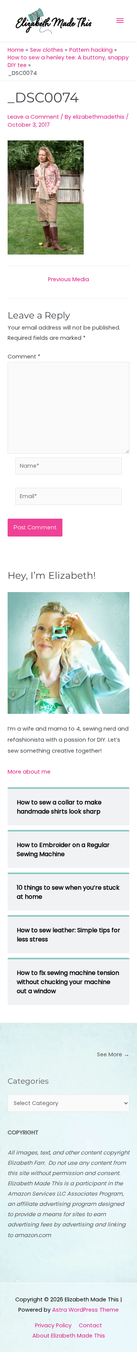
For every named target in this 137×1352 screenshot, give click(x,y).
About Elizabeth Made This (68, 1335)
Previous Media (68, 279)
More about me (29, 772)
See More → (113, 1054)
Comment (24, 356)
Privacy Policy (53, 1325)
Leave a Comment (33, 117)
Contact (90, 1325)
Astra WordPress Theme (85, 1310)
